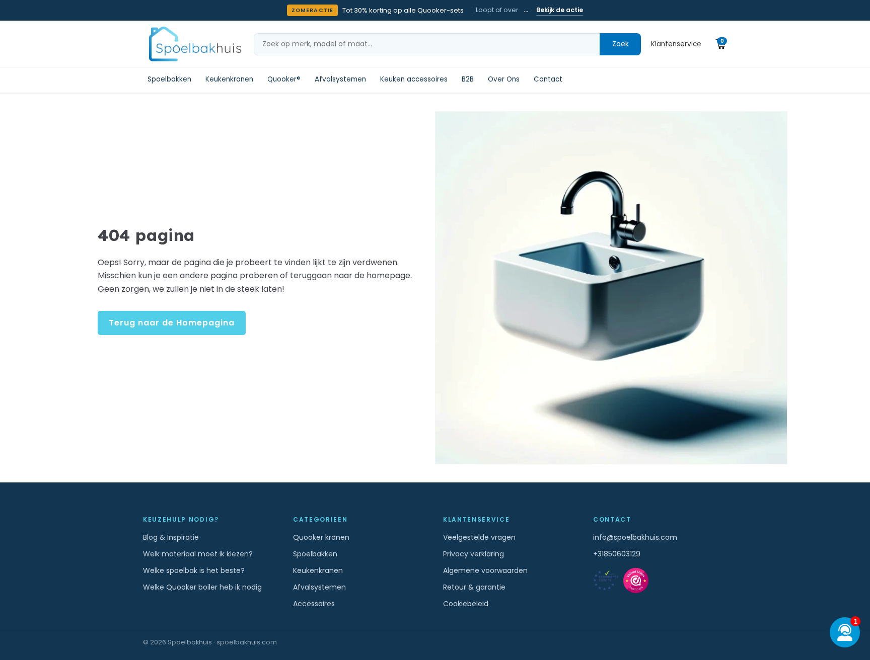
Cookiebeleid (465, 604)
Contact (548, 80)
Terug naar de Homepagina (172, 322)
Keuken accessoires (414, 80)
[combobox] (427, 44)
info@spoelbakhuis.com (635, 537)
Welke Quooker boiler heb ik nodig (202, 587)
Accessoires (314, 604)
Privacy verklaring (473, 554)
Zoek (620, 44)
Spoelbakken (169, 80)
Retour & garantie (474, 587)
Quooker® (284, 80)
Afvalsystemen (340, 80)
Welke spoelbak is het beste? (194, 570)
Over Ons (504, 80)
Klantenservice (676, 44)
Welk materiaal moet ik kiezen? (198, 554)
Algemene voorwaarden (485, 570)
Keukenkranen (229, 80)
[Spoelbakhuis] (194, 44)
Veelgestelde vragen (479, 537)
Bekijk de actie (559, 10)
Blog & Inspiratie (171, 537)
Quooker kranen (321, 537)
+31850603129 (616, 554)
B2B (468, 80)
